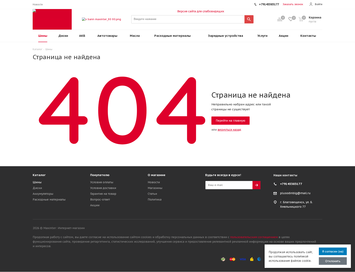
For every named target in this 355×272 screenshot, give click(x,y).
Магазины (155, 188)
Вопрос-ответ (100, 199)
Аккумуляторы (43, 194)
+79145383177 (291, 184)
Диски (37, 188)
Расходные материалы (49, 199)
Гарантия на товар (103, 194)
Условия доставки (103, 188)
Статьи (152, 194)
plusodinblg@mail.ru (295, 193)
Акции (94, 205)
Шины (37, 182)
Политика (154, 199)
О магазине (156, 175)
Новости (154, 182)
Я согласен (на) (332, 251)
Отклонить (332, 261)
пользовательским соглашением (254, 237)
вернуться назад (229, 129)
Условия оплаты (101, 182)
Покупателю (99, 175)
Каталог (39, 175)
